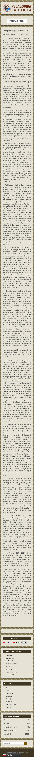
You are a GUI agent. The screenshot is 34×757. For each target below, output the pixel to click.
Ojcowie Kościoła (11, 669)
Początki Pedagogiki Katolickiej (15, 31)
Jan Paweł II (9, 661)
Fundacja (8, 699)
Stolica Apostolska (11, 672)
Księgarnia (9, 696)
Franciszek (9, 655)
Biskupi (8, 666)
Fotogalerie (9, 707)
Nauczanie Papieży (11, 663)
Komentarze (9, 693)
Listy (7, 690)
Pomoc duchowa (11, 704)
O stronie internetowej (12, 688)
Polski (9, 755)
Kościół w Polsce (11, 675)
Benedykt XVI (10, 658)
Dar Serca (9, 701)
